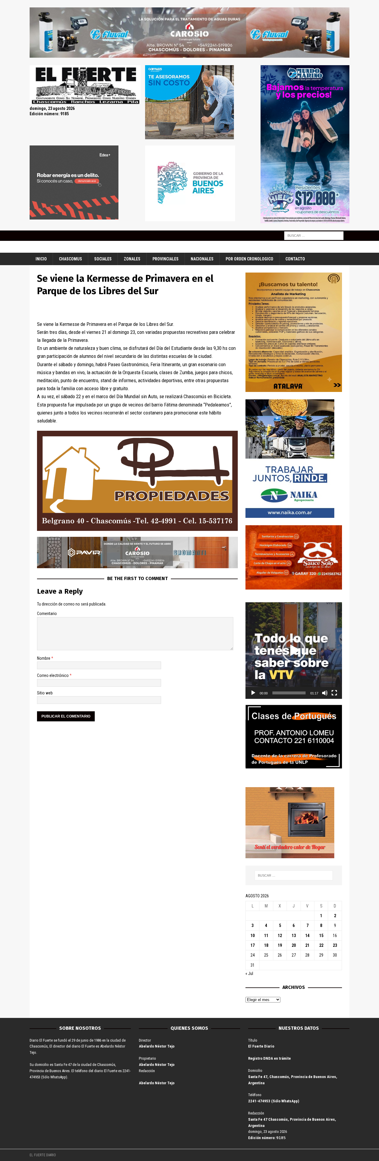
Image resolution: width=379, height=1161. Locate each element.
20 (294, 945)
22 (321, 945)
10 (252, 935)
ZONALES (132, 259)
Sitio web (45, 693)
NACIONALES (202, 259)
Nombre (44, 658)
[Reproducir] (253, 693)
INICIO (41, 259)
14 (307, 935)
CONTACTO (295, 259)
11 (266, 935)
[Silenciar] (325, 693)
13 (294, 935)
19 (280, 945)
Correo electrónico (53, 675)
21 (307, 945)
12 (280, 935)
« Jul (249, 973)
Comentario (47, 613)
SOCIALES (103, 259)
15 (321, 935)
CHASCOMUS (70, 259)
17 (252, 945)
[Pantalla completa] (334, 693)
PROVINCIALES (165, 259)
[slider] (289, 692)
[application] (293, 650)
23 (335, 945)
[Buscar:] (313, 235)
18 (266, 945)
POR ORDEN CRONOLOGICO (249, 259)
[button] (294, 650)
